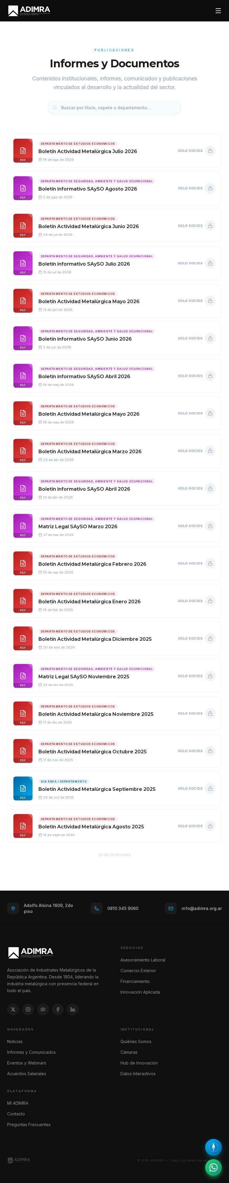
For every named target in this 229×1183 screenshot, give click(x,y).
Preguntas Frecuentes (29, 1124)
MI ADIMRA (17, 1103)
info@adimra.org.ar (202, 908)
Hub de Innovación (139, 1062)
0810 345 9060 (122, 908)
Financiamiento (135, 981)
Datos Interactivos (138, 1073)
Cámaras (128, 1052)
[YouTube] (43, 1009)
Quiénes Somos (135, 1041)
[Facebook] (58, 1009)
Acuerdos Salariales (26, 1073)
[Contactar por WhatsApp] (213, 1167)
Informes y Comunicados (31, 1052)
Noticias (15, 1041)
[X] (13, 1009)
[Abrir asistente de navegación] (213, 1147)
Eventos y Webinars (26, 1062)
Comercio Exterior (138, 970)
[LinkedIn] (73, 1009)
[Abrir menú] (218, 10)
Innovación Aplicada (140, 992)
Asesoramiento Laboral (142, 959)
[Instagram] (28, 1009)
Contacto (16, 1113)
